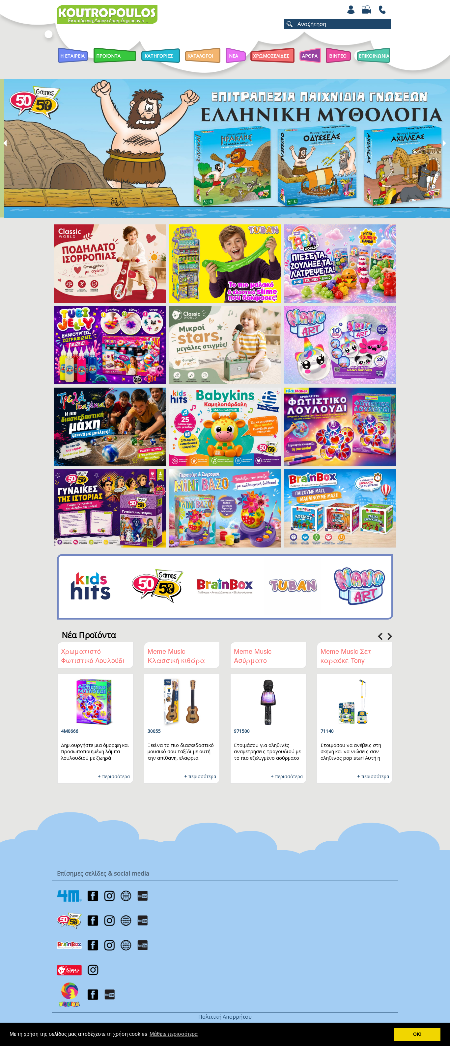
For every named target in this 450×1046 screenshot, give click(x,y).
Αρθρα (310, 56)
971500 (242, 731)
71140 (327, 731)
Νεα (233, 56)
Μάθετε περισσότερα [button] (174, 1034)
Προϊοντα (108, 56)
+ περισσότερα (114, 776)
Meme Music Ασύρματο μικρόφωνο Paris (260, 660)
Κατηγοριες (159, 56)
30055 (154, 731)
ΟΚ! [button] (417, 1034)
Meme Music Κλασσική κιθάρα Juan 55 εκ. (176, 660)
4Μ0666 (69, 731)
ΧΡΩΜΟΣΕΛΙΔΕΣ (271, 56)
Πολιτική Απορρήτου (225, 1016)
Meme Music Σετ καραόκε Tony (346, 655)
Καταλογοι (200, 56)
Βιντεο (338, 56)
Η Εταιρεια (72, 56)
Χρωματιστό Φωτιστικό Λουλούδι (93, 655)
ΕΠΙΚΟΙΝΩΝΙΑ (374, 56)
